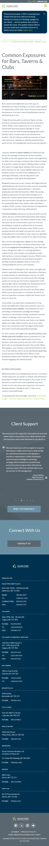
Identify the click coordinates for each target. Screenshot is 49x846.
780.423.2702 (21, 601)
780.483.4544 (21, 595)
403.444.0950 (16, 624)
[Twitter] (21, 825)
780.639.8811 (16, 720)
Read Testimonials (24, 509)
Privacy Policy (28, 832)
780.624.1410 (16, 739)
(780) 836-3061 (16, 763)
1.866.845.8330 (16, 627)
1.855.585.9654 (16, 655)
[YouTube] (33, 825)
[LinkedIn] (27, 825)
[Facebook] (16, 825)
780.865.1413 (16, 801)
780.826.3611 (16, 700)
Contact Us (24, 544)
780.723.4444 (16, 782)
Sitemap (15, 832)
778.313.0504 (16, 678)
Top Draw (25, 841)
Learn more (27, 30)
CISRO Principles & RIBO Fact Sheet (24, 835)
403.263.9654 (16, 652)
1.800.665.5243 (42, 1)
